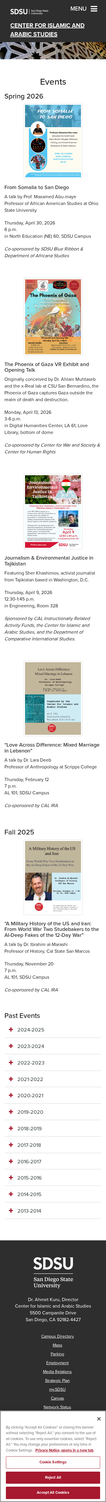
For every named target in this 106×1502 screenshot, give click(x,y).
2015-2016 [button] (29, 1178)
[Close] (98, 1418)
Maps (57, 1345)
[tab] (53, 1030)
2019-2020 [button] (30, 1112)
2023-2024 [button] (30, 1046)
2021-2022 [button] (30, 1079)
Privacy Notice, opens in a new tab (64, 1450)
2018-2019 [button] (29, 1128)
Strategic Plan (57, 1380)
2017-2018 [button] (29, 1145)
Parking (57, 1354)
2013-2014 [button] (29, 1211)
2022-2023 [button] (30, 1063)
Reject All (53, 1477)
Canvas (57, 1398)
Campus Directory (57, 1336)
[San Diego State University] (53, 1273)
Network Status (57, 1407)
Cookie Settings (53, 1462)
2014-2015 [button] (29, 1194)
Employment (57, 1362)
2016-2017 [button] (29, 1161)
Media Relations (57, 1371)
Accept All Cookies (53, 1492)
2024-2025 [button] (30, 1030)
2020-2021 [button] (30, 1095)
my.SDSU (57, 1389)
